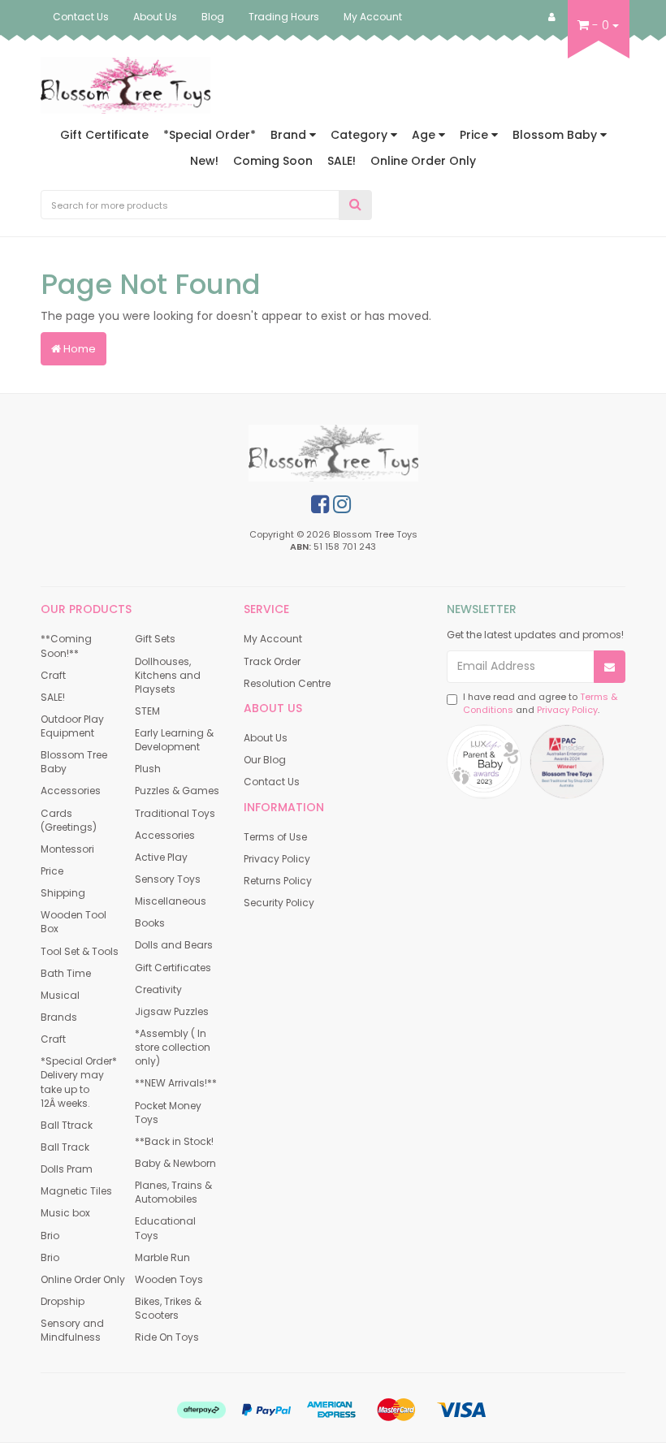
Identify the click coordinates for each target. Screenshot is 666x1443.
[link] (320, 504)
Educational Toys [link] (165, 1228)
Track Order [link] (272, 661)
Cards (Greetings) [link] (69, 820)
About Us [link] (266, 738)
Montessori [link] (67, 849)
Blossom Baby (556, 135)
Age (425, 135)
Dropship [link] (62, 1301)
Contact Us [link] (272, 781)
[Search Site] (355, 205)
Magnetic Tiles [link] (76, 1191)
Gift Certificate (104, 135)
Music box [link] (65, 1213)
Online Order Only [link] (83, 1279)
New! (204, 161)
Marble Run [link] (162, 1257)
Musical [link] (60, 995)
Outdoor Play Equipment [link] (72, 726)
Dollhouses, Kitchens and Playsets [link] (168, 675)
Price (475, 135)
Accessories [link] (71, 790)
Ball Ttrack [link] (67, 1125)
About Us (155, 17)
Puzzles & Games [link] (177, 790)
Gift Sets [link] (155, 639)
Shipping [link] (63, 893)
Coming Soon (273, 161)
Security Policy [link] (279, 902)
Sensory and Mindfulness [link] (72, 1330)
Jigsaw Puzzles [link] (172, 1011)
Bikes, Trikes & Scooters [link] (168, 1308)
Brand (289, 135)
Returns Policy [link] (278, 881)
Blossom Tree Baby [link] (74, 762)
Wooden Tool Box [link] (73, 921)
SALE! (341, 161)
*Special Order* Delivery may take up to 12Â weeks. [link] (79, 1081)
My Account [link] (273, 639)
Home (78, 348)
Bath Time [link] (66, 973)
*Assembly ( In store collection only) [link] (172, 1047)
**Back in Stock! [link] (174, 1141)
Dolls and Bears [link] (174, 945)
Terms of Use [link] (275, 837)
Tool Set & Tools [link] (80, 951)
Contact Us (81, 17)
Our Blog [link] (265, 760)
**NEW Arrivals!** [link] (176, 1083)
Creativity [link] (158, 989)
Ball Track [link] (65, 1147)
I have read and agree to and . (540, 703)
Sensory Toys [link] (168, 879)
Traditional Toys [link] (175, 813)
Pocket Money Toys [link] (168, 1112)
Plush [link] (148, 769)
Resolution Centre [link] (287, 683)
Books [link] (150, 923)
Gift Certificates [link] (173, 967)
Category (361, 135)
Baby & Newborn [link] (175, 1163)
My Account (373, 17)
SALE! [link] (53, 697)
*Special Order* (209, 135)
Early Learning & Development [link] (174, 740)
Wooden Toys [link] (169, 1279)
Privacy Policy (567, 709)
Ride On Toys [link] (167, 1337)
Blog (212, 17)
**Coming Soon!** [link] (66, 645)
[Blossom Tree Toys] (125, 84)
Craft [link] (53, 675)
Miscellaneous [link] (170, 901)
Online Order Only (423, 161)
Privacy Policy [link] (277, 859)
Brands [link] (59, 1017)
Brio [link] (50, 1235)
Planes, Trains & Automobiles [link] (173, 1192)
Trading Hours (284, 17)
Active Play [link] (161, 857)
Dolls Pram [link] (67, 1169)
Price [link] (52, 871)
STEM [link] (147, 711)
